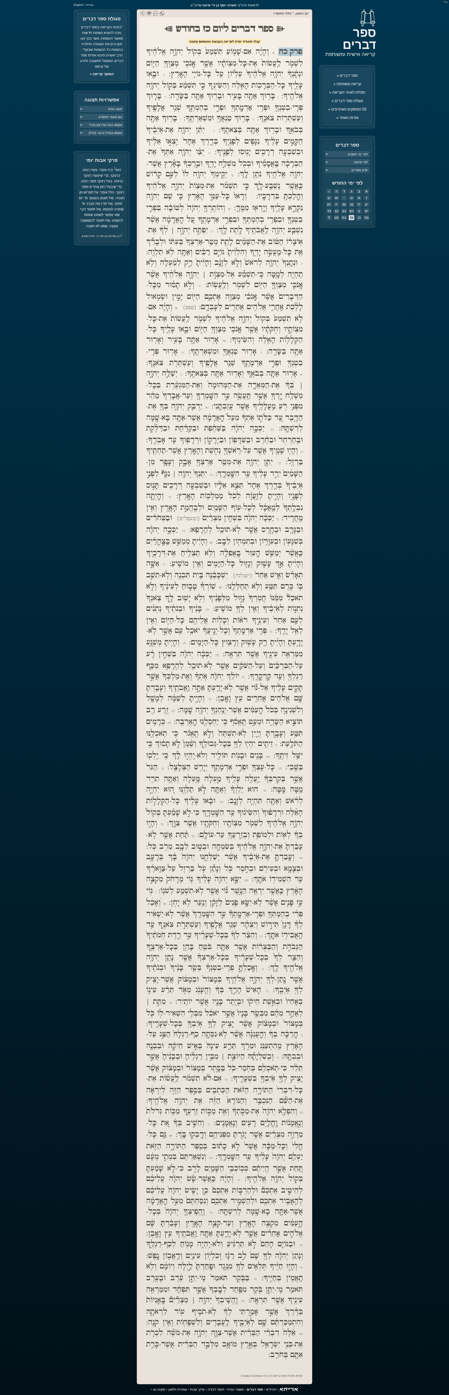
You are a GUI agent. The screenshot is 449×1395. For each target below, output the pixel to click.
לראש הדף (14, 1381)
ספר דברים (359, 39)
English (78, 5)
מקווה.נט (159, 1389)
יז (336, 204)
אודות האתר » (347, 118)
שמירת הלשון (177, 1389)
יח (329, 204)
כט (336, 217)
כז (351, 217)
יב (329, 198)
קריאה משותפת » (347, 84)
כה (366, 217)
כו (359, 217)
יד (359, 204)
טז (344, 204)
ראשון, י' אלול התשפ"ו (288, 13)
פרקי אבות (197, 1389)
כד (329, 211)
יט (366, 211)
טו (351, 204)
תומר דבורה (216, 1389)
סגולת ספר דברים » (347, 101)
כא (351, 211)
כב (344, 211)
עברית (90, 5)
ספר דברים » (347, 76)
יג (366, 204)
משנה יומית (235, 1389)
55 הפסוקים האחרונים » (347, 109)
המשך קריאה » (102, 74)
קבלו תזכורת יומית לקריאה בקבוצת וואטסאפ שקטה (224, 41)
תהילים (271, 1389)
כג (336, 211)
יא (336, 198)
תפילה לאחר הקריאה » (347, 92)
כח (344, 217)
